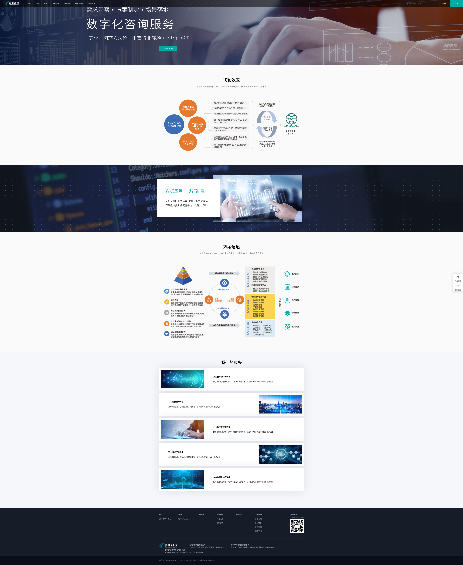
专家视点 (220, 523)
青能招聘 (258, 527)
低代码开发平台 (165, 519)
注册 (456, 3)
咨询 (45, 3)
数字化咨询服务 (184, 519)
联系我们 (258, 531)
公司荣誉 (258, 523)
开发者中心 (79, 3)
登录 (444, 3)
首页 (29, 3)
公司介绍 (258, 519)
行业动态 (67, 3)
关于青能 (91, 3)
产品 (37, 3)
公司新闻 (55, 3)
